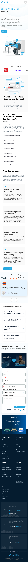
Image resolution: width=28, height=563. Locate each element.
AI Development (5, 465)
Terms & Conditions (19, 558)
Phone (4, 383)
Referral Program (6, 456)
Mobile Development (6, 469)
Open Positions (19, 449)
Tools (3, 449)
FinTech (17, 465)
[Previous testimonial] (11, 300)
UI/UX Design (5, 479)
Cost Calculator (5, 489)
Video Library (5, 491)
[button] (14, 288)
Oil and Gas (18, 474)
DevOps (4, 472)
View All (13, 425)
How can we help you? (8, 395)
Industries (4, 444)
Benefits (17, 444)
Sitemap (4, 498)
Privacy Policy (12, 558)
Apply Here (23, 410)
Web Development (6, 467)
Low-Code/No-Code (6, 476)
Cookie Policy (7, 558)
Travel (17, 472)
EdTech (17, 479)
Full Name (5, 372)
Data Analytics (5, 474)
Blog (3, 493)
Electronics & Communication (19, 482)
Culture (17, 442)
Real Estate (18, 469)
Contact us (4, 31)
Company (4, 439)
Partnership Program (20, 451)
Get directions (19, 510)
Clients (3, 442)
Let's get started (19, 406)
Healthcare (18, 467)
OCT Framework (5, 453)
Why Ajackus (18, 439)
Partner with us (5, 458)
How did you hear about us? (9, 389)
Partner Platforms (6, 446)
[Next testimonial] (16, 300)
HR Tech (17, 476)
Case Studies (5, 496)
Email (4, 377)
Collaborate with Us (7, 268)
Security (4, 451)
